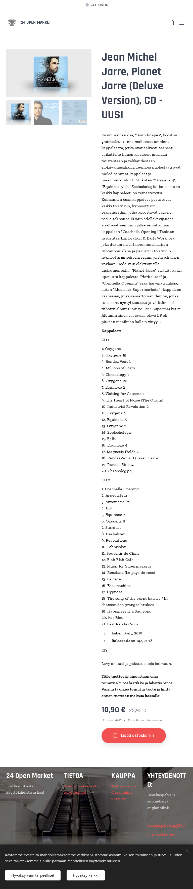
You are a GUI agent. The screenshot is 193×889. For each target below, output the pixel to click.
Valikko (182, 23)
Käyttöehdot (75, 792)
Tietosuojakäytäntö (81, 786)
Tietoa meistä (123, 786)
